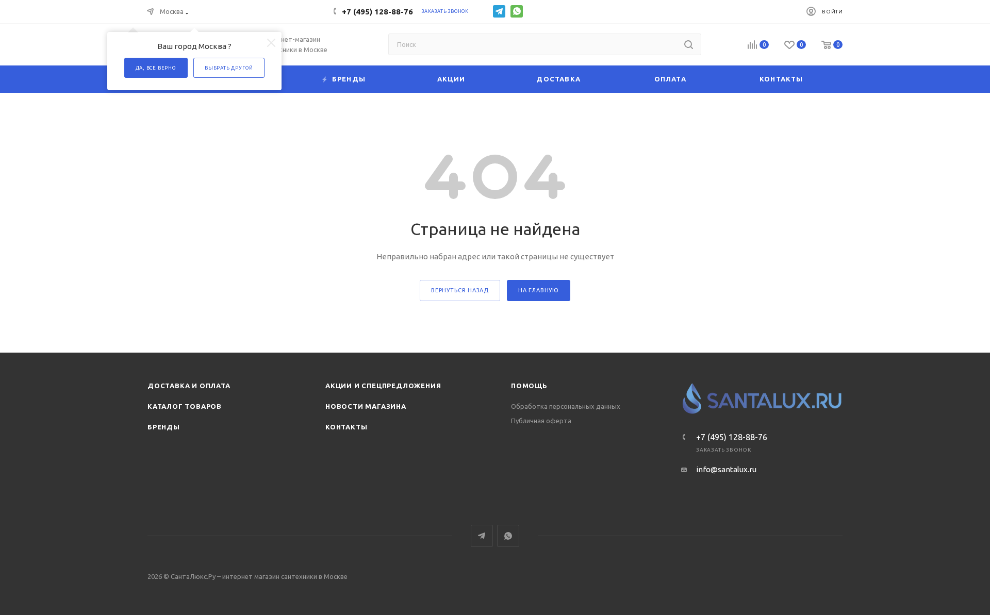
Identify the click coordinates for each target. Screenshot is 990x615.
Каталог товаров (184, 406)
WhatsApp (516, 11)
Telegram (499, 11)
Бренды (163, 426)
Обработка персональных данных (565, 406)
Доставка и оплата (188, 385)
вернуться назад (460, 290)
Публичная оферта (541, 420)
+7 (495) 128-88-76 (377, 11)
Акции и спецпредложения (383, 385)
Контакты (346, 426)
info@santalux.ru (726, 469)
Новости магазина (365, 406)
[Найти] (688, 44)
